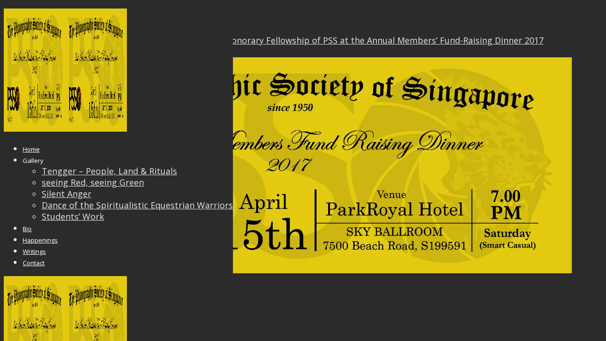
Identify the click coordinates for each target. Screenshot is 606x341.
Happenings (40, 240)
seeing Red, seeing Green (93, 182)
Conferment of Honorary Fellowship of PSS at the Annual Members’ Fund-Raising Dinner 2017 (353, 40)
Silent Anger (66, 193)
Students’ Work (73, 216)
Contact (34, 263)
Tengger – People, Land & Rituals (109, 171)
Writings (34, 251)
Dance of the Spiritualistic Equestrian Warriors (137, 205)
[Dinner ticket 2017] (288, 270)
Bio (27, 228)
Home (31, 149)
